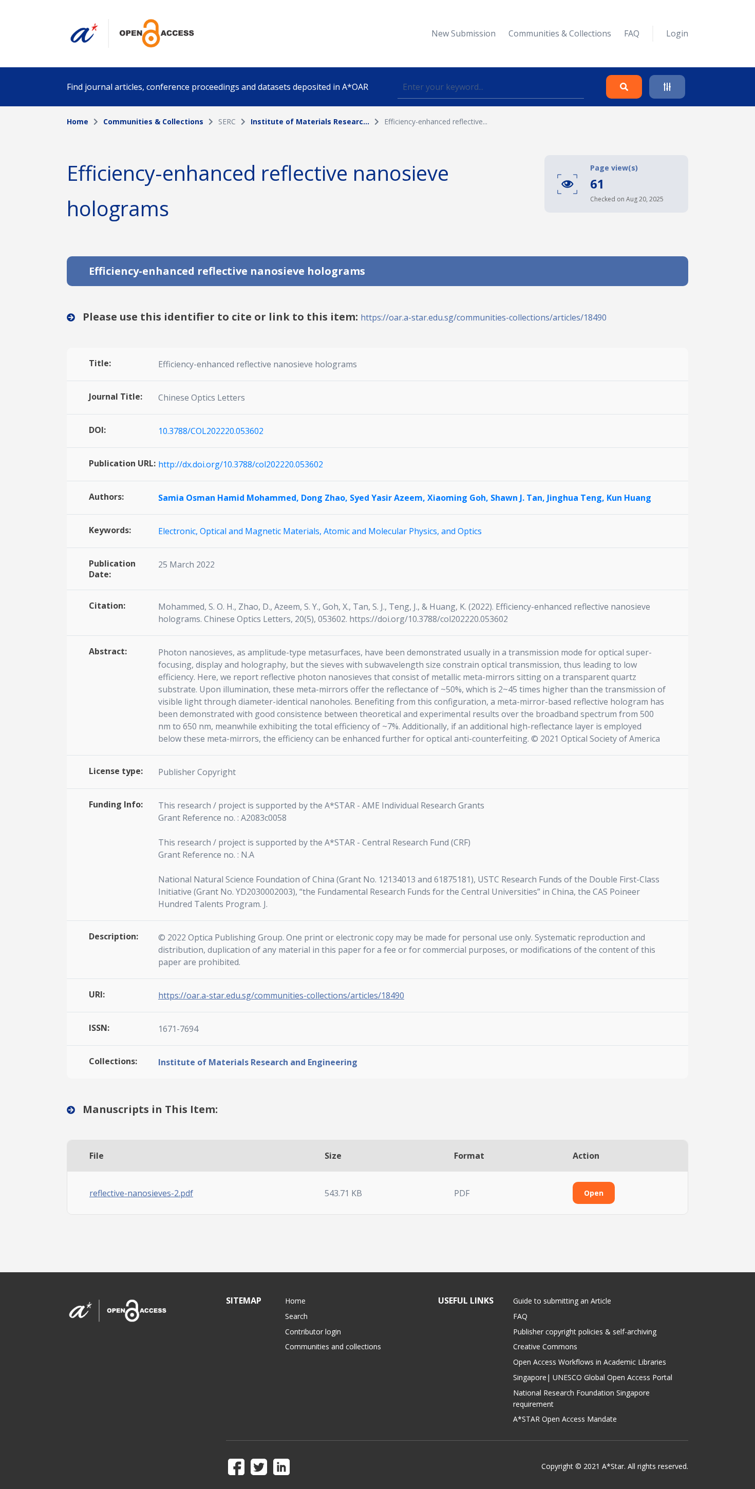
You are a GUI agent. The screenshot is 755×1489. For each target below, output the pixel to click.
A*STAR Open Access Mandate (565, 1419)
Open (593, 1193)
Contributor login (313, 1331)
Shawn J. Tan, (518, 497)
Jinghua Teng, (577, 497)
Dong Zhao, (325, 497)
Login (677, 33)
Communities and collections (333, 1346)
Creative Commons (545, 1346)
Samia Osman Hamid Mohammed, (229, 497)
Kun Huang (629, 497)
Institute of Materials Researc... (310, 121)
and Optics (461, 531)
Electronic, (179, 531)
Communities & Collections (559, 33)
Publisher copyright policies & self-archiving (584, 1331)
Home (77, 121)
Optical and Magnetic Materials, (262, 531)
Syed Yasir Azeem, (388, 497)
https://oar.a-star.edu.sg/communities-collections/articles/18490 (484, 317)
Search (296, 1316)
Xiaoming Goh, (458, 497)
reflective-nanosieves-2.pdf (141, 1193)
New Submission (463, 33)
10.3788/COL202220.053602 (210, 431)
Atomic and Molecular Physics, (382, 531)
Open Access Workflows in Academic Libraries (589, 1362)
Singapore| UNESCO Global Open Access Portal (592, 1377)
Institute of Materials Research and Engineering (257, 1062)
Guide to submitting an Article (562, 1301)
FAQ (631, 33)
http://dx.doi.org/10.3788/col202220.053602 (240, 464)
